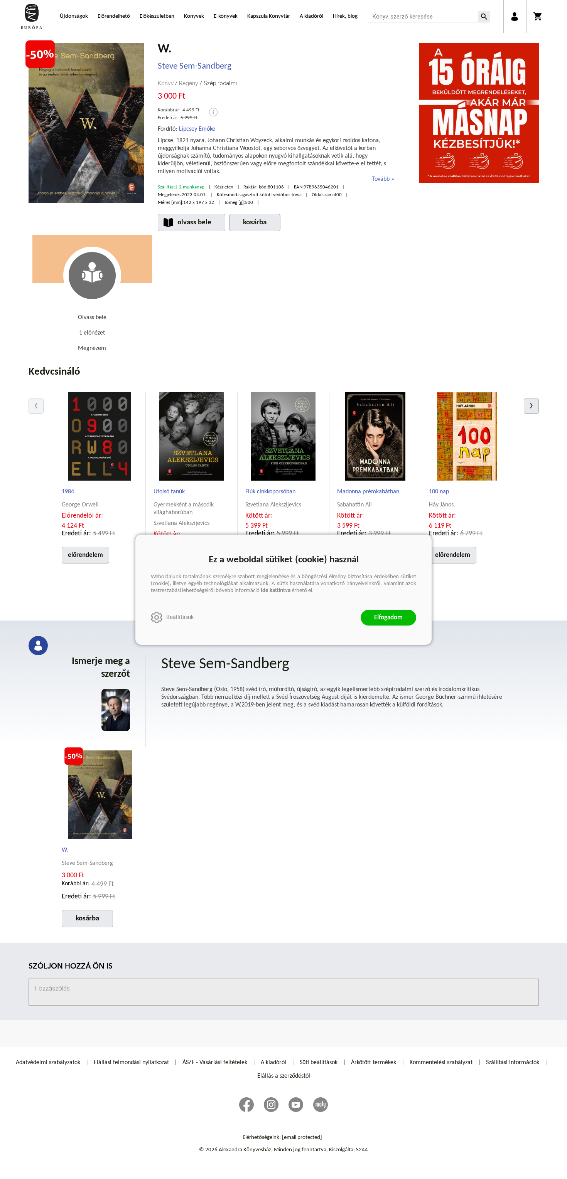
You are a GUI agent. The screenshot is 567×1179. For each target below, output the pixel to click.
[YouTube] (295, 1104)
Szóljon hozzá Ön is (71, 966)
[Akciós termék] (40, 54)
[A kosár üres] (538, 16)
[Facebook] (246, 1104)
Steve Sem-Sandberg (194, 66)
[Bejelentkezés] (514, 16)
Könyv (166, 83)
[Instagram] (271, 1104)
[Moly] (320, 1104)
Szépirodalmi (220, 83)
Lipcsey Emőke (197, 129)
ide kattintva (275, 591)
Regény (188, 83)
